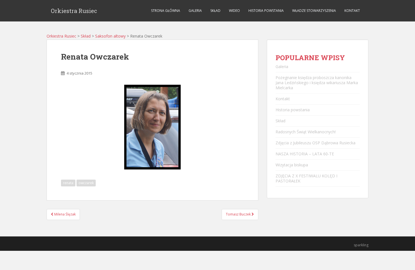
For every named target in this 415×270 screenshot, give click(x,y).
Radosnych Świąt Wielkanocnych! (306, 131)
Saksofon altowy (110, 36)
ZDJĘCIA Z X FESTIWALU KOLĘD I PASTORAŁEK (306, 178)
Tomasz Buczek (239, 214)
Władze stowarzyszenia (314, 10)
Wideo (234, 10)
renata (68, 182)
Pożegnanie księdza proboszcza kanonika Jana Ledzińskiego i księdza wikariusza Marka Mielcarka (317, 82)
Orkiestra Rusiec (74, 10)
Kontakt (352, 10)
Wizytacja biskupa (292, 164)
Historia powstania (266, 10)
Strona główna (165, 10)
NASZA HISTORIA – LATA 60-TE (305, 153)
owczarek (86, 182)
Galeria (195, 10)
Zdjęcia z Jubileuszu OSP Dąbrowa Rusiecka (315, 142)
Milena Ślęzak (64, 214)
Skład (215, 10)
